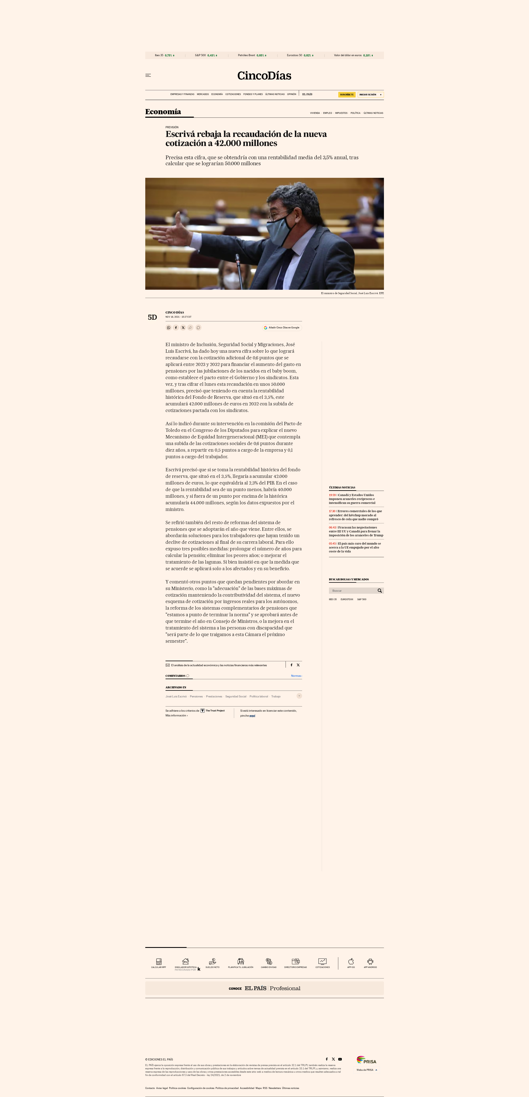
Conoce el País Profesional (264, 988)
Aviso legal (162, 1088)
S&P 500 (200, 55)
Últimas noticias (275, 94)
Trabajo (276, 696)
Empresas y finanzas (182, 94)
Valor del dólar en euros (348, 55)
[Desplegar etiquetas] (299, 696)
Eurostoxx (347, 599)
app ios (351, 967)
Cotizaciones (233, 94)
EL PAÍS (305, 93)
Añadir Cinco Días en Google (284, 327)
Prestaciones (214, 696)
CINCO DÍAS (175, 312)
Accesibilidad (247, 1088)
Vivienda (315, 113)
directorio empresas (295, 967)
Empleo (327, 113)
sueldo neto (212, 967)
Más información (176, 715)
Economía (217, 94)
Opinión (291, 94)
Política (356, 113)
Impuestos (341, 113)
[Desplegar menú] (148, 75)
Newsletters (275, 1088)
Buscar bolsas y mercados (349, 579)
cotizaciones (323, 967)
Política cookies (177, 1088)
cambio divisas (268, 967)
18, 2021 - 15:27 (178, 317)
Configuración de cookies (200, 1088)
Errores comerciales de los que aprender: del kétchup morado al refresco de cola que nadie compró (355, 515)
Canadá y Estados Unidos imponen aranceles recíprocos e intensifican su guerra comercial (352, 499)
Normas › (296, 675)
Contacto (150, 1088)
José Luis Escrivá (176, 696)
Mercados (203, 94)
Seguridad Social (235, 696)
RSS (265, 1088)
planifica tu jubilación (240, 967)
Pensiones (196, 696)
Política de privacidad (227, 1088)
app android (370, 967)
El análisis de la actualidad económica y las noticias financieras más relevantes (219, 665)
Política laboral (259, 696)
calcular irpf (158, 967)
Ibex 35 (159, 55)
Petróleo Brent (246, 55)
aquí (252, 715)
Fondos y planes (253, 94)
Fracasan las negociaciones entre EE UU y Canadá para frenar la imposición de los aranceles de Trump (356, 531)
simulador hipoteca (186, 967)
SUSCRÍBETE (347, 94)
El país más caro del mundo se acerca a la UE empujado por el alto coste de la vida (355, 547)
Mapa (259, 1088)
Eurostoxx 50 (294, 55)
